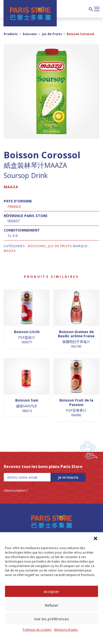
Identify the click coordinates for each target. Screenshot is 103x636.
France (14, 206)
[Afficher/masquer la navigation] (97, 8)
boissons (30, 34)
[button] (95, 538)
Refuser (51, 605)
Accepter (51, 591)
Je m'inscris (68, 477)
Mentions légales (66, 630)
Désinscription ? (16, 490)
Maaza (11, 186)
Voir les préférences (51, 618)
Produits (11, 34)
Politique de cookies (37, 630)
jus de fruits (52, 34)
